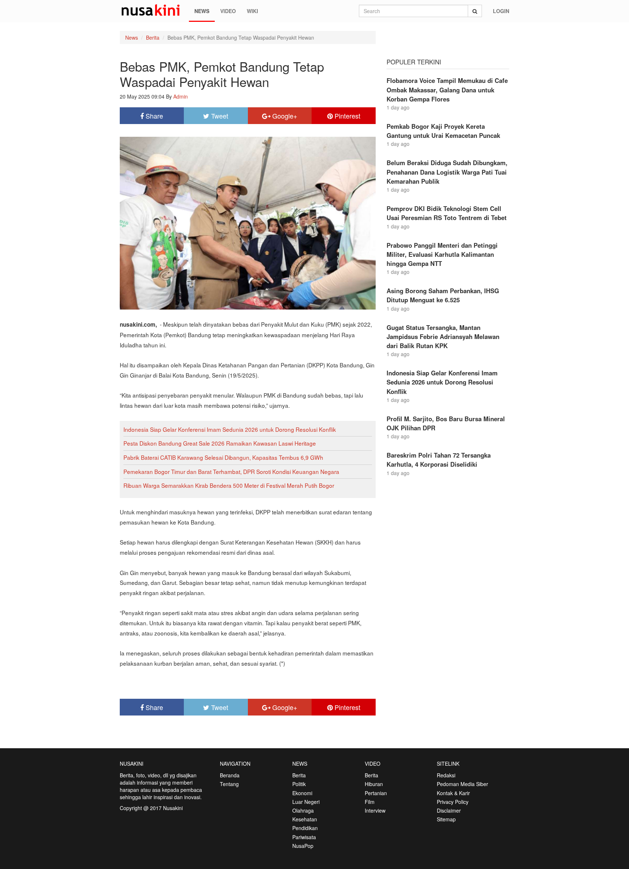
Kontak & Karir (453, 793)
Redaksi (446, 775)
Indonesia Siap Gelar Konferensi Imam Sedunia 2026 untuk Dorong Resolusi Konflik (229, 429)
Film (370, 801)
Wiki (252, 11)
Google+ (283, 115)
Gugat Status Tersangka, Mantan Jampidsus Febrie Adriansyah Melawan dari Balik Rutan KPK (443, 336)
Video (228, 11)
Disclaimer (449, 810)
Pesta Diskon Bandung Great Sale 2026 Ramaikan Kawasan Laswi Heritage (219, 443)
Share (153, 115)
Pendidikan (305, 828)
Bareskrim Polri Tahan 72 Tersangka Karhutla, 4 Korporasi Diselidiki (439, 460)
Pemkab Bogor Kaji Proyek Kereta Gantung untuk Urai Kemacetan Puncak (443, 131)
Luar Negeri (306, 801)
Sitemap (446, 819)
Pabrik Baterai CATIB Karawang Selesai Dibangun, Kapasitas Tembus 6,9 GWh (223, 457)
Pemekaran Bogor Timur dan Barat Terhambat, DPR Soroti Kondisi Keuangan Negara (231, 471)
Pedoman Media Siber (462, 784)
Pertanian (376, 793)
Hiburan (374, 784)
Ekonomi (302, 793)
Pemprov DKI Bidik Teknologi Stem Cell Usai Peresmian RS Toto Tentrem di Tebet (447, 213)
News (201, 11)
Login (501, 11)
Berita (152, 37)
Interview (375, 810)
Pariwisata (304, 837)
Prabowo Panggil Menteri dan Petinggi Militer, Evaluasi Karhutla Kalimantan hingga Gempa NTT (442, 254)
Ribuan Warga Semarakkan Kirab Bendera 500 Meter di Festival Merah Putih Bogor (228, 485)
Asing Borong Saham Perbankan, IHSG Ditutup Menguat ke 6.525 (443, 295)
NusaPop (302, 845)
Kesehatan (304, 819)
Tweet (218, 115)
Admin (180, 96)
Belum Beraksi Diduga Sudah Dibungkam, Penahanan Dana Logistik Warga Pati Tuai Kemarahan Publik (447, 171)
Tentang (229, 784)
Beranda (230, 775)
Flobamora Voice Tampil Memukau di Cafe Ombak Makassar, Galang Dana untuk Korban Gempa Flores (447, 89)
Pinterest (346, 115)
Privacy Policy (452, 801)
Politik (299, 784)
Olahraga (303, 810)
